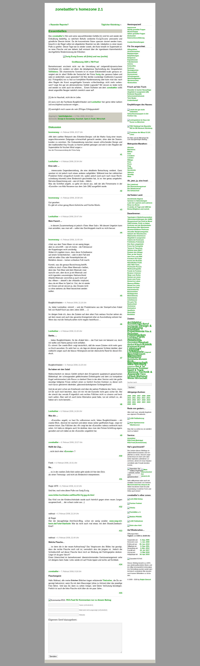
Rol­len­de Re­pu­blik (134, 94)
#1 (121, 154)
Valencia (130, 172)
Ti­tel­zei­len (107, 580)
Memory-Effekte (133, 283)
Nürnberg (140, 364)
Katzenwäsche (133, 289)
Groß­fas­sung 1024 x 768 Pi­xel (85, 62)
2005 (129, 396)
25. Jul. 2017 (144, 550)
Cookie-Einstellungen (135, 42)
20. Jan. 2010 (144, 544)
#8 (121, 404)
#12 (120, 507)
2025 (129, 404)
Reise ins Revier (133, 205)
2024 (148, 402)
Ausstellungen (134, 324)
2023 (143, 402)
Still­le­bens (53, 72)
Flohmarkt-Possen (134, 267)
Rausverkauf (132, 72)
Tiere (143, 374)
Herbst (130, 344)
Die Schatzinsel (133, 190)
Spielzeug (132, 372)
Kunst (141, 346)
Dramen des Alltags (134, 252)
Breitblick (131, 314)
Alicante (130, 147)
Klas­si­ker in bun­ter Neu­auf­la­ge (139, 90)
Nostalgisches (132, 70)
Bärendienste (132, 296)
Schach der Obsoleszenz (137, 234)
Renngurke (132, 368)
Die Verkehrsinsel (134, 188)
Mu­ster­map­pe (132, 31)
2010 (129, 398)
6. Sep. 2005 (144, 540)
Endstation (131, 308)
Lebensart (134, 348)
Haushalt (143, 342)
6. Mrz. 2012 (144, 548)
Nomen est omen (134, 277)
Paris (129, 162)
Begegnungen (132, 53)
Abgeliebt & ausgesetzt (136, 238)
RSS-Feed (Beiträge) (135, 440)
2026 (134, 404)
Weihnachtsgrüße (134, 269)
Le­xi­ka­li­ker (96, 102)
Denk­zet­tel (131, 36)
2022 (139, 402)
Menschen (134, 355)
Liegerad (147, 352)
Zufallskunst (132, 300)
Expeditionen (132, 60)
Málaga (130, 160)
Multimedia (132, 359)
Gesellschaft (134, 340)
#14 (120, 564)
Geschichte (133, 339)
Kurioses (130, 68)
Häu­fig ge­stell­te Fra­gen (136, 29)
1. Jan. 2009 (144, 542)
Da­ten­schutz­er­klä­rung (136, 38)
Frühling (132, 337)
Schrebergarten (133, 76)
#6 (121, 324)
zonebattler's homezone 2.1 (79, 9)
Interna (130, 64)
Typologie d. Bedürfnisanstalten (139, 217)
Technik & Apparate (139, 372)
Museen (143, 359)
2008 (143, 396)
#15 (120, 593)
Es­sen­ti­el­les (57, 31)
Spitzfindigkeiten (134, 78)
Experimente (135, 331)
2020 (129, 402)
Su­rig (98, 74)
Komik (147, 344)
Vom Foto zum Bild (134, 256)
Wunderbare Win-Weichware (138, 227)
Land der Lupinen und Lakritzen (139, 203)
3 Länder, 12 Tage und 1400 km (139, 207)
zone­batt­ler (112, 88)
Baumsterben (132, 291)
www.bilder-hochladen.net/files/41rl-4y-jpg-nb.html (71, 495)
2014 (148, 398)
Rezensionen (132, 74)
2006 (134, 396)
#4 (121, 233)
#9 (121, 435)
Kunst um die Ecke (134, 260)
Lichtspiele (135, 352)
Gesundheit (132, 342)
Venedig (130, 174)
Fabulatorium (132, 62)
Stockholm (131, 170)
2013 (143, 398)
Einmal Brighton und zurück (138, 209)
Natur (130, 364)
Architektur (134, 322)
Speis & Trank (135, 370)
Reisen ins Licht (133, 285)
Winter (131, 378)
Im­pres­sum (131, 27)
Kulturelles (131, 66)
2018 (143, 400)
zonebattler (53, 442)
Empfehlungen (133, 56)
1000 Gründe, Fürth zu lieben (138, 223)
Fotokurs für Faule (134, 258)
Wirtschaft (141, 378)
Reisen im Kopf (133, 287)
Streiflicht (131, 310)
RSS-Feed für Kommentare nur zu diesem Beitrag (88, 600)
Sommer (143, 368)
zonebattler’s (58, 36)
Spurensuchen (133, 80)
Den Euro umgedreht (135, 244)
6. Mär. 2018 (145, 552)
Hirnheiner (131, 306)
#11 (120, 479)
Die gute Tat (132, 302)
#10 (120, 456)
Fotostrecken (136, 335)
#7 (121, 358)
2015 (129, 400)
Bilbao (129, 151)
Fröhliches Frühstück (135, 242)
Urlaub (131, 376)
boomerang (53, 132)
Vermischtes (132, 82)
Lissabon (131, 156)
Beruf (146, 323)
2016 (134, 400)
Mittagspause (134, 357)
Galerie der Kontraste (135, 240)
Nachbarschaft (137, 362)
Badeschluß (132, 304)
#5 (121, 296)
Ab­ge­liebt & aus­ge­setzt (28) (138, 92)
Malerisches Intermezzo (136, 236)
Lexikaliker (53, 161)
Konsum (132, 346)
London (130, 158)
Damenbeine (132, 298)
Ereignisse (131, 58)
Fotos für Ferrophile (135, 246)
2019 (148, 400)
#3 (121, 210)
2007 (139, 396)
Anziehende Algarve (135, 199)
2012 (138, 398)
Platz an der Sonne (134, 254)
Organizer (131, 366)
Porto (129, 164)
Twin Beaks (131, 98)
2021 (134, 402)
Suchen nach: (132, 382)
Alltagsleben (132, 49)
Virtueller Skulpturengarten (137, 232)
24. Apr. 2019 (144, 554)
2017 (139, 400)
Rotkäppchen (132, 293)
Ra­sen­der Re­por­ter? (60, 25)
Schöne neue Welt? (134, 250)
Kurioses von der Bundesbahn (139, 225)
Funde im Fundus (134, 271)
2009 (148, 396)
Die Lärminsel (132, 184)
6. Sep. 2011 (144, 546)
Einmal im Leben (133, 281)
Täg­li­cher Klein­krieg (110, 25)
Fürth (141, 336)
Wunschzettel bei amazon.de (138, 485)
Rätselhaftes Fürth (134, 263)
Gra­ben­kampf (132, 100)
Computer (133, 326)
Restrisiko (131, 312)
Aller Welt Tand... (133, 265)
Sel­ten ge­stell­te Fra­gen (136, 33)
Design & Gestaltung (139, 326)
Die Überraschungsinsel (136, 186)
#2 (121, 191)
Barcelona (131, 149)
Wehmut (141, 376)
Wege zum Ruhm (134, 275)
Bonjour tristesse (134, 273)
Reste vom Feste (133, 279)
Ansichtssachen (133, 51)
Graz (129, 153)
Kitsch (138, 344)
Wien (129, 176)
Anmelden (131, 438)
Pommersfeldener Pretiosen (138, 229)
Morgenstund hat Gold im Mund (139, 221)
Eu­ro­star (69, 451)
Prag (129, 166)
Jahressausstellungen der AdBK (139, 219)
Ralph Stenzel (145, 579)
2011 (134, 398)
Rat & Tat (140, 366)
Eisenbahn (133, 329)
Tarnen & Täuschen (134, 248)
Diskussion (54, 127)
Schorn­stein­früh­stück (135, 96)
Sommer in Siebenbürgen (137, 201)
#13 (120, 531)
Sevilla (129, 168)
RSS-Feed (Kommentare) (137, 442)
